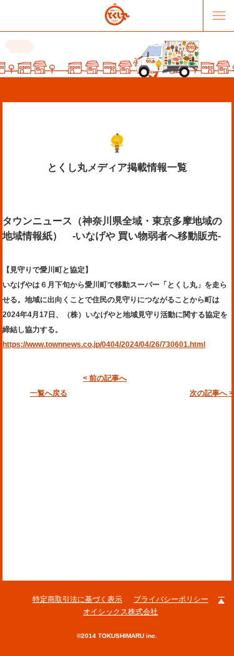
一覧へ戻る (48, 393)
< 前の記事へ (105, 378)
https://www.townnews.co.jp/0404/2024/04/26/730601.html (103, 344)
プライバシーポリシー (171, 599)
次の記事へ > (211, 393)
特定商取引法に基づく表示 (77, 599)
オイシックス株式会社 (120, 611)
